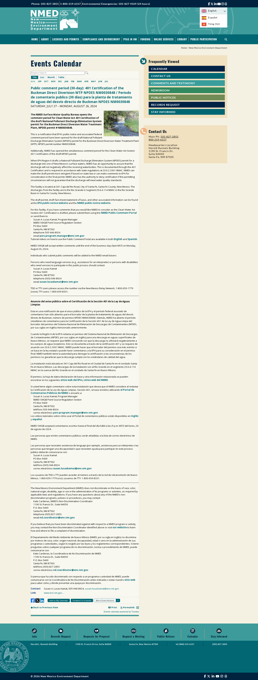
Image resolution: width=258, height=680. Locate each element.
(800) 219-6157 (186, 644)
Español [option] (212, 17)
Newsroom (160, 90)
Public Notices (163, 97)
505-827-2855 (169, 136)
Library (182, 39)
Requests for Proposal (97, 636)
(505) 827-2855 (219, 644)
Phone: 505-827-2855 (45, 3)
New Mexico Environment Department (208, 48)
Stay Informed (163, 112)
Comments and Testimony (173, 83)
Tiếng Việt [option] (214, 24)
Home (34, 39)
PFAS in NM (130, 39)
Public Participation (203, 39)
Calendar (159, 68)
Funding (145, 39)
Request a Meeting (134, 636)
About (45, 39)
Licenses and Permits (65, 39)
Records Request (165, 104)
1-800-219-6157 (70, 3)
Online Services (164, 39)
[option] (213, 17)
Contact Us (161, 76)
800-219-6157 (158, 139)
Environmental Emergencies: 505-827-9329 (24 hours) (116, 3)
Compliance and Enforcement (101, 39)
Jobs (34, 636)
